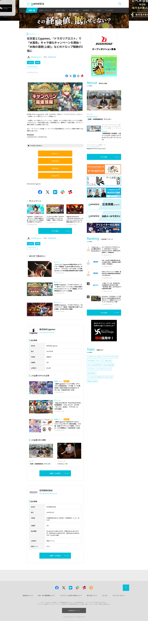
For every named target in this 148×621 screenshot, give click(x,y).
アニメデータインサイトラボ (110, 357)
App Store (55, 168)
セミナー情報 (73, 10)
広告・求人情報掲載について (46, 595)
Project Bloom (92, 373)
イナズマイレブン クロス (94, 357)
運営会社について (28, 595)
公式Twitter (55, 161)
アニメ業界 (97, 10)
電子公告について (92, 595)
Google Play (55, 176)
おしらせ (104, 595)
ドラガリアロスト (32, 66)
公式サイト (55, 154)
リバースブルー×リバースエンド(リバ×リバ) (99, 369)
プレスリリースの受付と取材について (71, 595)
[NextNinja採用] (104, 330)
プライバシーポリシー (119, 595)
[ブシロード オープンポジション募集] (104, 43)
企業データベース (45, 10)
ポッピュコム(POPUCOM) (94, 365)
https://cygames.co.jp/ (45, 332)
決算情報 (86, 10)
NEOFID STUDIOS (92, 381)
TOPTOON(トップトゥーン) (95, 361)
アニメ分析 (109, 10)
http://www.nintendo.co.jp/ (47, 493)
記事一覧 (32, 10)
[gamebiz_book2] (104, 66)
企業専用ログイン (73, 610)
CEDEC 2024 (108, 361)
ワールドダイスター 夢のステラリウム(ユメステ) (100, 377)
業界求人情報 (60, 10)
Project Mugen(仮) (108, 365)
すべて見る (55, 231)
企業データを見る (55, 473)
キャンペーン (32, 34)
